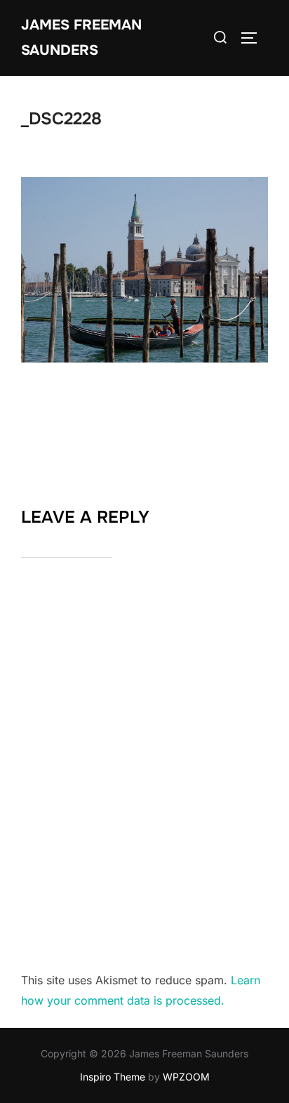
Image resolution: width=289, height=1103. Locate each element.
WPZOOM (186, 1077)
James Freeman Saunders (81, 37)
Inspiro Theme (112, 1077)
